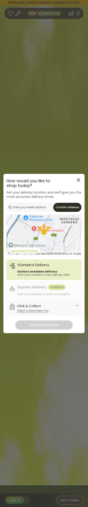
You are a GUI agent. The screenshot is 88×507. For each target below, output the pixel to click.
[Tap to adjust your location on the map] (44, 235)
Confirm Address (67, 207)
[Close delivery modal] (78, 180)
